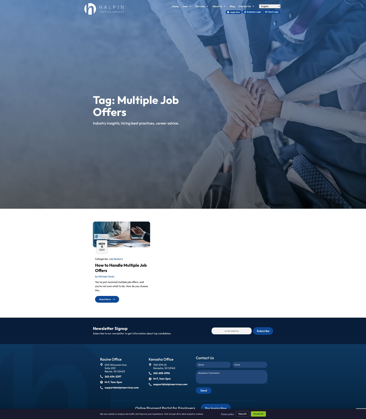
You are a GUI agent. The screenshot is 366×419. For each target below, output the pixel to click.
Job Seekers (116, 259)
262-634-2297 (113, 376)
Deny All (242, 414)
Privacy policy (227, 414)
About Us (220, 7)
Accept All (258, 414)
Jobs (188, 7)
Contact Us (247, 7)
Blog (233, 7)
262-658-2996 (161, 373)
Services (202, 7)
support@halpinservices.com (122, 387)
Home (176, 7)
